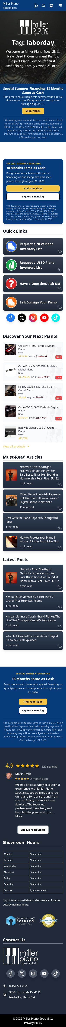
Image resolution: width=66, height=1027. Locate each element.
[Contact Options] (35, 5)
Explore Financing (33, 196)
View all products (14, 446)
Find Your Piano (33, 188)
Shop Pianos (33, 111)
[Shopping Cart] (51, 5)
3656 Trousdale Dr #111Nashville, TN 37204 (25, 994)
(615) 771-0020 (18, 986)
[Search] (43, 5)
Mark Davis (23, 774)
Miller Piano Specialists (11, 6)
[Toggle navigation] (60, 5)
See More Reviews (33, 830)
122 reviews (49, 767)
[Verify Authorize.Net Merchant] (48, 920)
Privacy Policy (33, 1023)
